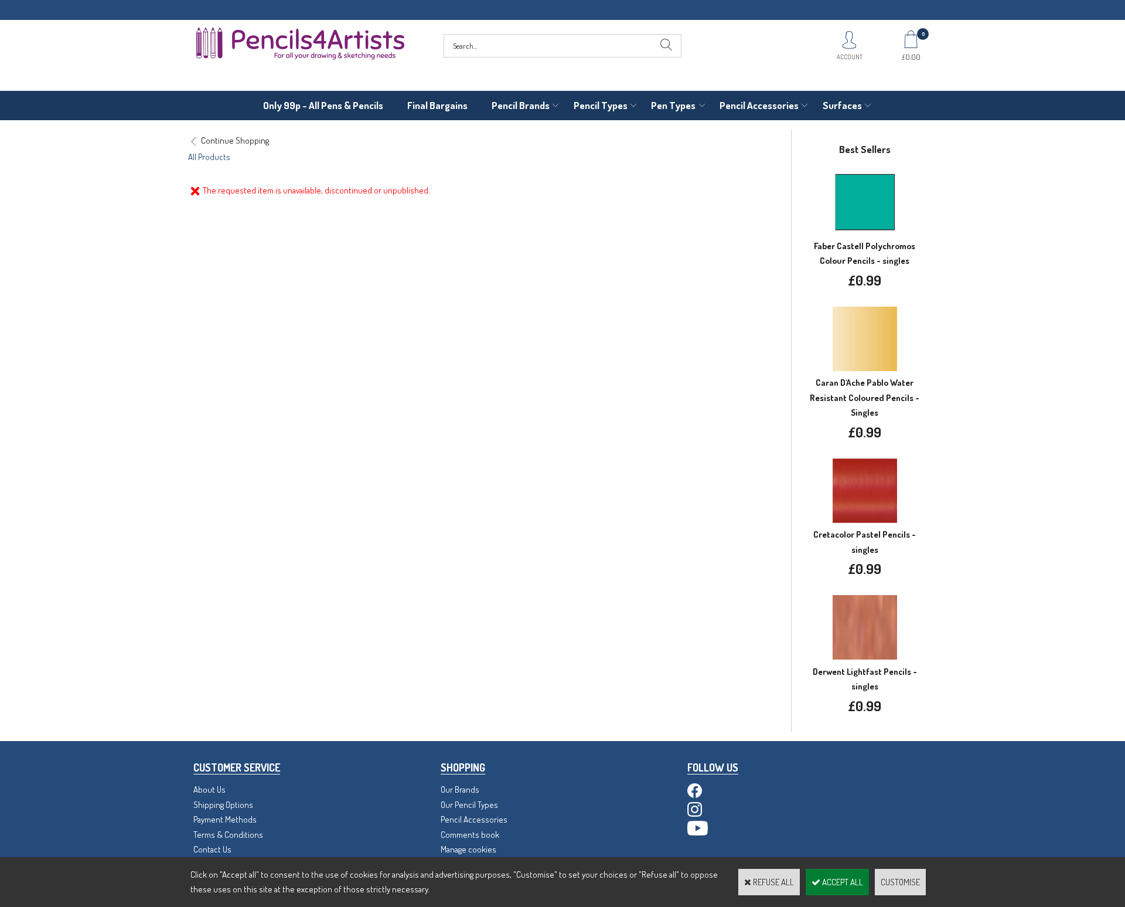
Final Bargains (437, 105)
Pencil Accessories (759, 105)
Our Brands (460, 789)
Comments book (470, 834)
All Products (209, 156)
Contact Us (212, 849)
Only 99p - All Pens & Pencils (323, 105)
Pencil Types (601, 105)
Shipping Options (223, 804)
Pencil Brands (521, 105)
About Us (209, 789)
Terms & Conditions (228, 834)
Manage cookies (468, 849)
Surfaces (842, 105)
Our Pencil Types (469, 804)
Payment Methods (225, 819)
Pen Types (673, 105)
